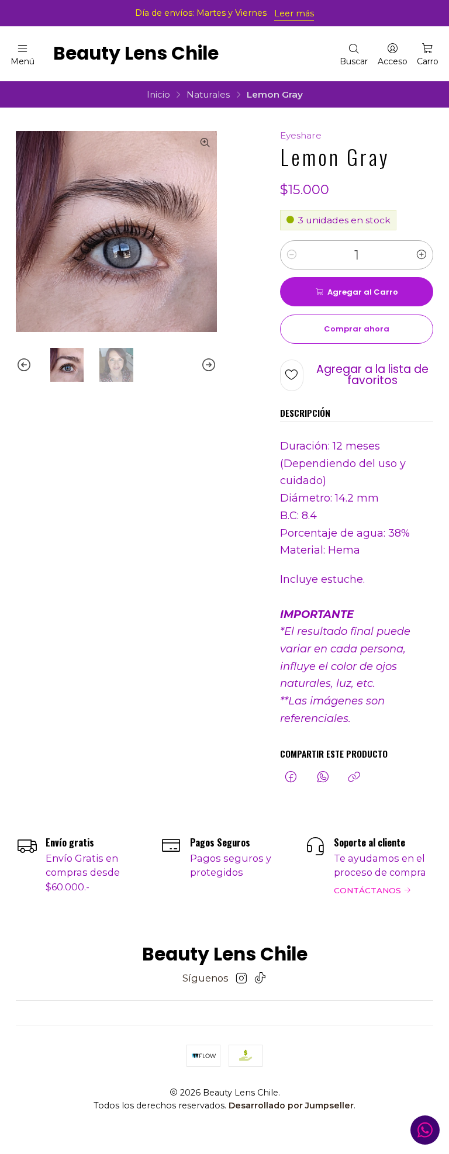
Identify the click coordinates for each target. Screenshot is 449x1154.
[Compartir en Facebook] (291, 777)
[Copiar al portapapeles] (354, 777)
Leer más (294, 13)
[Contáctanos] (369, 865)
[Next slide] (208, 365)
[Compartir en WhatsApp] (323, 777)
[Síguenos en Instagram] (241, 978)
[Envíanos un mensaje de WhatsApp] (425, 1130)
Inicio (158, 94)
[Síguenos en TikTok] (260, 978)
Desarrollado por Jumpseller (291, 1105)
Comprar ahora (356, 328)
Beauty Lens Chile (136, 53)
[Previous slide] (24, 365)
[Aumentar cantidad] (421, 255)
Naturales (208, 94)
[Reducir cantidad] (292, 255)
